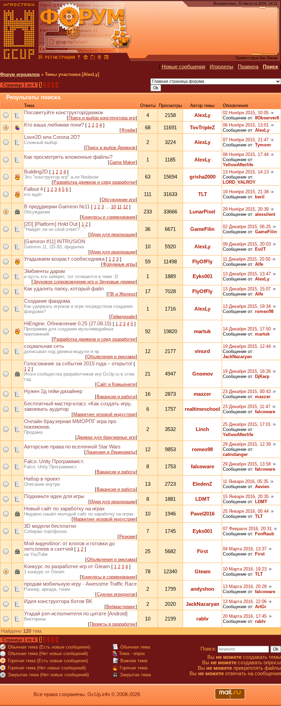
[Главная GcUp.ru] (19, 58)
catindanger (235, 454)
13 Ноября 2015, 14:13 (246, 171)
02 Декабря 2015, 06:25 (247, 226)
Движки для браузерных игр (106, 437)
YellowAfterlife (238, 164)
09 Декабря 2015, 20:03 (247, 244)
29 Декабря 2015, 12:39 (247, 444)
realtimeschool (202, 409)
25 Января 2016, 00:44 (246, 511)
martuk (202, 331)
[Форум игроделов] (40, 58)
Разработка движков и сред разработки (94, 182)
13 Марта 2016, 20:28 (245, 586)
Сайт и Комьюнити (116, 384)
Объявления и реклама (111, 356)
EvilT (260, 249)
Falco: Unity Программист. (54, 461)
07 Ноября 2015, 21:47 (246, 139)
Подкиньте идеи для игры (54, 496)
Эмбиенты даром (44, 271)
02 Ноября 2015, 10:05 (246, 112)
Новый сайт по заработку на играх (64, 508)
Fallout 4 (33, 189)
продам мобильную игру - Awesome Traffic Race (80, 584)
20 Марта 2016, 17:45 (245, 616)
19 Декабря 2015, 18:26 (247, 371)
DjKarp (262, 376)
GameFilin (202, 229)
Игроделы (221, 66)
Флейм (128, 130)
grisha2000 (203, 177)
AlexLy (202, 115)
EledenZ (202, 484)
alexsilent (265, 214)
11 (119, 206)
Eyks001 (202, 276)
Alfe (259, 264)
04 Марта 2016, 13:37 (245, 548)
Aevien (262, 486)
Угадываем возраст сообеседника (64, 259)
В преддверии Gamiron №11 (57, 206)
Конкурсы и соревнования (108, 217)
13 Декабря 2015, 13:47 (247, 273)
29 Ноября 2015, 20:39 (246, 209)
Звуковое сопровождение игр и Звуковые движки (84, 281)
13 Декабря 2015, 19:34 (247, 306)
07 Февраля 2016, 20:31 (247, 528)
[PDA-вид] (99, 58)
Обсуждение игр (118, 199)
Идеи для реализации (112, 234)
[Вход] (78, 58)
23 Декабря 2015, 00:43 (247, 391)
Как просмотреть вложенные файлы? (68, 157)
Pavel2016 (203, 514)
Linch (202, 429)
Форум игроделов (20, 74)
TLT (202, 194)
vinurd (202, 351)
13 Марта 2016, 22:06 (245, 601)
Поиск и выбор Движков (110, 147)
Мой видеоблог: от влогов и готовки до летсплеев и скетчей (69, 546)
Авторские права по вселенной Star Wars (72, 446)
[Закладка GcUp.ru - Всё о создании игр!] (92, 58)
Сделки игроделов (116, 594)
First (202, 551)
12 (125, 206)
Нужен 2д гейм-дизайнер (53, 391)
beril (260, 196)
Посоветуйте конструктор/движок (63, 112)
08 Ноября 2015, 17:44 (246, 154)
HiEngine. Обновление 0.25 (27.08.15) (67, 323)
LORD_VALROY (239, 182)
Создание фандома (47, 301)
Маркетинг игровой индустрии (104, 414)
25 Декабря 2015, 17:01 (247, 424)
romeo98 (264, 311)
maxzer (202, 394)
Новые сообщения (183, 66)
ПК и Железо (121, 294)
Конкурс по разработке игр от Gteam (67, 566)
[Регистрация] (59, 58)
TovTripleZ (202, 127)
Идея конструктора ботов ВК (58, 601)
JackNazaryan (237, 356)
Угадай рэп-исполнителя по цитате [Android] (75, 613)
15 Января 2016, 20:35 (246, 496)
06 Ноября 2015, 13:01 (246, 125)
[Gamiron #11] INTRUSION (54, 241)
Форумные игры (119, 264)
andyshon (202, 589)
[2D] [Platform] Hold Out (50, 224)
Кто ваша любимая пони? (54, 125)
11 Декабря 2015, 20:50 (246, 259)
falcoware (265, 411)
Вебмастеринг (120, 606)
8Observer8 (267, 117)
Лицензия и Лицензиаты (110, 452)
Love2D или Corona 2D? (52, 137)
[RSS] (106, 58)
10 (113, 206)
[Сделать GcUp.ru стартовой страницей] (85, 58)
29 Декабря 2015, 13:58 (247, 464)
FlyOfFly (202, 261)
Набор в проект (42, 479)
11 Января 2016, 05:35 (245, 481)
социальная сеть (44, 346)
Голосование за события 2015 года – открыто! (78, 363)
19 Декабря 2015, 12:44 (247, 346)
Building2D (36, 171)
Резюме (127, 536)
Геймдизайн (123, 316)
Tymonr (263, 144)
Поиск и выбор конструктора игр (102, 117)
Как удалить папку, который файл (64, 288)
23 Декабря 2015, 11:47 (246, 406)
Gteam (202, 571)
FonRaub (264, 533)
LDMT (202, 499)
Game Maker (122, 162)
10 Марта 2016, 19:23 (245, 569)
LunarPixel (202, 211)
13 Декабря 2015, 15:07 (247, 288)
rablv (202, 619)
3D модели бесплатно (50, 526)
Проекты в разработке (112, 624)
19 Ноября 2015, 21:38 (246, 191)
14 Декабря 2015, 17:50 (247, 328)
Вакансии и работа (116, 396)
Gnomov (202, 374)
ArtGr (260, 606)
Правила (248, 66)
